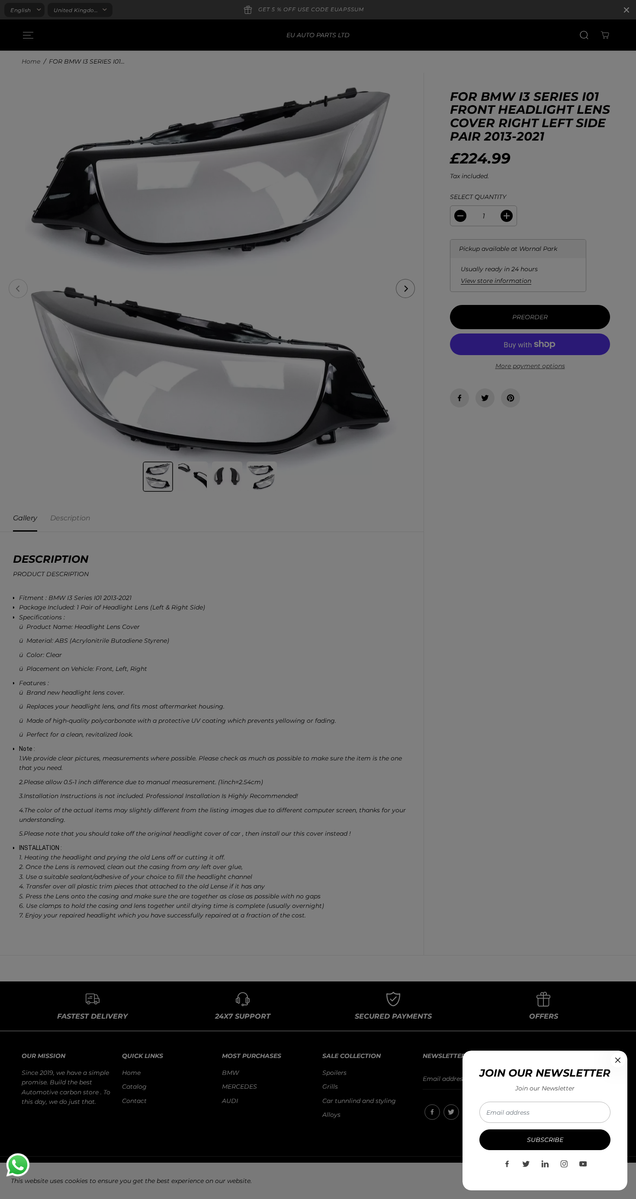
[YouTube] (583, 1163)
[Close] (617, 1060)
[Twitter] (526, 1163)
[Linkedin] (545, 1163)
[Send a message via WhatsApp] (18, 1165)
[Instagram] (564, 1163)
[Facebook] (507, 1163)
